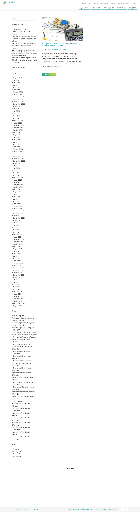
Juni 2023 (16, 168)
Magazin (121, 3)
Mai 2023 (16, 170)
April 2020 (16, 258)
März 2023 (16, 175)
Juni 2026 (16, 82)
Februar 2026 (18, 92)
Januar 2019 (17, 294)
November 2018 (18, 299)
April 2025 (16, 116)
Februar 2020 (18, 263)
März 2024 (17, 147)
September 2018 (19, 303)
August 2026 (17, 78)
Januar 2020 (17, 265)
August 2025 (17, 106)
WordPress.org (18, 456)
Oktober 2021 (17, 215)
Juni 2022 (16, 196)
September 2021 (19, 218)
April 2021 (16, 230)
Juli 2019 (16, 280)
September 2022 (19, 189)
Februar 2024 (18, 149)
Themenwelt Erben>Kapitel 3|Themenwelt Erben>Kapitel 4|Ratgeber (22, 363)
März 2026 (17, 90)
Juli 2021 (16, 223)
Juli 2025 (16, 109)
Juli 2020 (16, 251)
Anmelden (16, 449)
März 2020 (17, 261)
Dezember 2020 (18, 239)
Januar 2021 (17, 237)
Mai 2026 (16, 85)
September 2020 (19, 246)
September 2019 (19, 275)
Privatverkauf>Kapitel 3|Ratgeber (24, 337)
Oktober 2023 (18, 158)
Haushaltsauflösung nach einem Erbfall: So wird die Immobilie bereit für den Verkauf (24, 60)
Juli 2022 (16, 194)
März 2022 (17, 204)
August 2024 (17, 135)
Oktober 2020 (18, 244)
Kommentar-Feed (19, 454)
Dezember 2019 (18, 268)
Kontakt (134, 3)
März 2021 (16, 232)
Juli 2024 (16, 137)
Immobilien (96, 7)
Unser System (108, 7)
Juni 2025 (16, 111)
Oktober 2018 (17, 301)
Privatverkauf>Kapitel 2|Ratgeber (25, 335)
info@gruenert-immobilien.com (91, 490)
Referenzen (121, 7)
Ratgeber (132, 7)
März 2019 (16, 289)
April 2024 (16, 144)
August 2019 (17, 277)
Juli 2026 (16, 80)
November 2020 (18, 242)
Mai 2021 (16, 227)
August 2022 (17, 192)
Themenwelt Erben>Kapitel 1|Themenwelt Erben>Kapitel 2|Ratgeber (22, 347)
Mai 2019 (16, 284)
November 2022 (18, 185)
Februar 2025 (18, 120)
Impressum (18, 509)
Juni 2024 (16, 139)
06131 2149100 (84, 487)
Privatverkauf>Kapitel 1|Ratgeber (24, 332)
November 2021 (18, 213)
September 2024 (19, 132)
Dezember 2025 (18, 97)
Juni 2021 (16, 225)
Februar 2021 (17, 234)
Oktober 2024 (18, 130)
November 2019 (18, 270)
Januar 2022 (17, 208)
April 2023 (16, 173)
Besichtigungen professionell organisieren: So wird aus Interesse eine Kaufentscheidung (24, 53)
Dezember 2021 (18, 211)
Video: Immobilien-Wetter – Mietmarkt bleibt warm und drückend (22, 32)
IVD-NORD (16, 330)
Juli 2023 (16, 166)
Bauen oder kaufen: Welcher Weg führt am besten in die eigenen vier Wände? (24, 39)
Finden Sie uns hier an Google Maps (92, 500)
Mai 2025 (16, 113)
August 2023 (17, 163)
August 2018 (17, 306)
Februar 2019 (17, 291)
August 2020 (17, 249)
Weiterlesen (49, 74)
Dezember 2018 (18, 296)
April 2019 (16, 287)
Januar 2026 (17, 94)
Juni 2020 (16, 253)
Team (127, 3)
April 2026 (16, 87)
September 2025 (19, 104)
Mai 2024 (16, 142)
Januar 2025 (17, 123)
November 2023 (18, 156)
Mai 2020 (16, 256)
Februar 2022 (18, 206)
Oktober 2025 (18, 101)
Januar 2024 (17, 151)
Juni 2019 (16, 282)
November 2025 (18, 99)
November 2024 (18, 128)
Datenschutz (27, 509)
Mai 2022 (16, 199)
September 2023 (19, 161)
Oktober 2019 (17, 272)
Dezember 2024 (18, 125)
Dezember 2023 (18, 154)
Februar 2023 (18, 177)
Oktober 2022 (18, 187)
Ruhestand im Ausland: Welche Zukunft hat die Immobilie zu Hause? (23, 46)
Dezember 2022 (18, 182)
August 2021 (17, 220)
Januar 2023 (17, 180)
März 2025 (16, 118)
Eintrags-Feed (18, 451)
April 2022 (16, 201)
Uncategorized (18, 401)
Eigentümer (84, 7)
